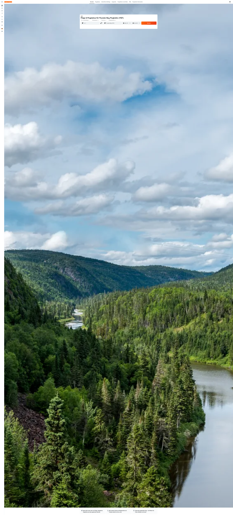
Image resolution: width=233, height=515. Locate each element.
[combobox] (85, 20)
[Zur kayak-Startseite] (8, 2)
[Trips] (2, 25)
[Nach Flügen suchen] (2, 5)
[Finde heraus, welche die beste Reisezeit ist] (2, 22)
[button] (2, 2)
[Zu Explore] (2, 17)
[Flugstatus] (2, 19)
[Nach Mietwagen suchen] (2, 10)
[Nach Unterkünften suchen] (2, 8)
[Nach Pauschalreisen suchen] (2, 13)
